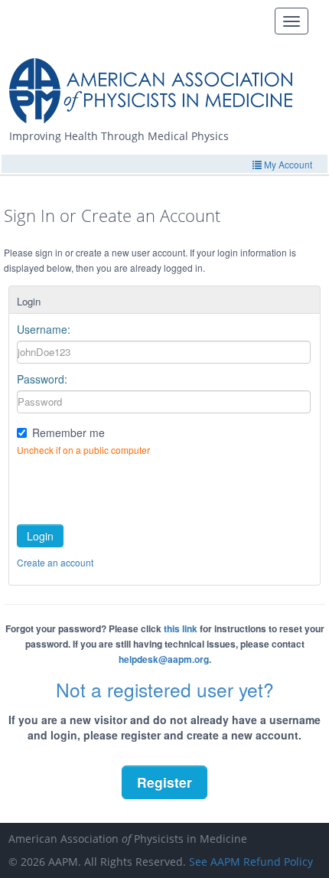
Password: (42, 379)
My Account (287, 164)
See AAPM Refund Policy (251, 861)
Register (164, 782)
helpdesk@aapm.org (164, 659)
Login (40, 535)
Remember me (68, 432)
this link (180, 628)
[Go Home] (156, 85)
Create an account (55, 562)
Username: (43, 329)
